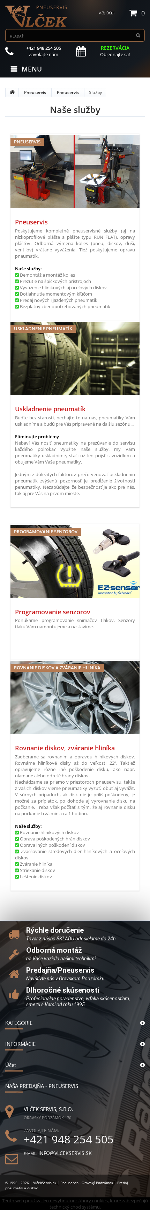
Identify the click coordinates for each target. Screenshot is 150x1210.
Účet (10, 1064)
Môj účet (106, 13)
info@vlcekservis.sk (65, 1153)
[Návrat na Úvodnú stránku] (12, 92)
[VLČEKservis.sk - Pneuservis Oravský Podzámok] (36, 16)
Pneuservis (35, 92)
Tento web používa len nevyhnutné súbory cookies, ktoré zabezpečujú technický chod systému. (75, 1203)
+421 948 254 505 (69, 1139)
